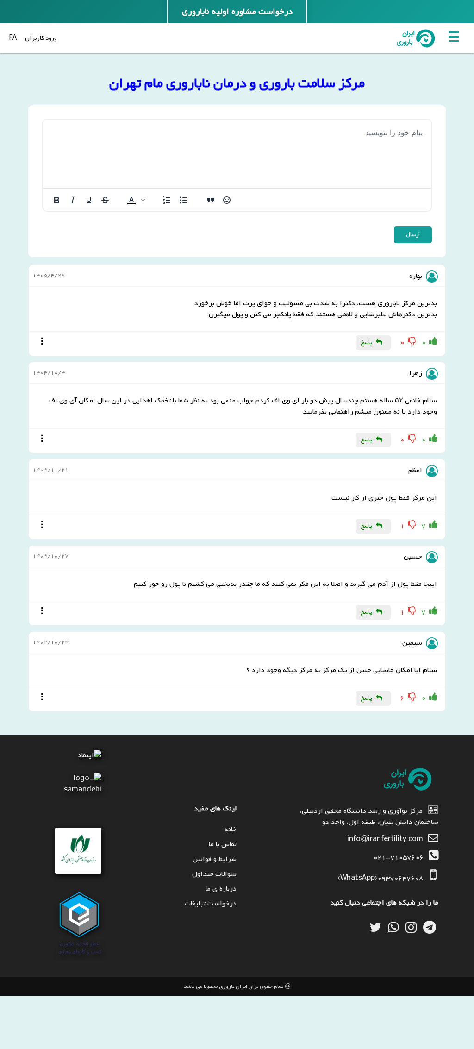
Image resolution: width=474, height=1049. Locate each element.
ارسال (413, 234)
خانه (231, 829)
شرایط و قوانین (215, 859)
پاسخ (366, 342)
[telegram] (429, 927)
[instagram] (411, 927)
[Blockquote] (210, 200)
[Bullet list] (183, 200)
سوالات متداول (214, 873)
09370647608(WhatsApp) (380, 878)
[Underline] (89, 200)
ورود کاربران (41, 38)
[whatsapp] (393, 927)
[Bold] (56, 200)
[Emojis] (227, 200)
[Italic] (73, 200)
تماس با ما (223, 844)
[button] (136, 200)
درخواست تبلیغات (211, 903)
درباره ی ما (221, 888)
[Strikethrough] (105, 200)
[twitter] (375, 927)
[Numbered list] (167, 200)
